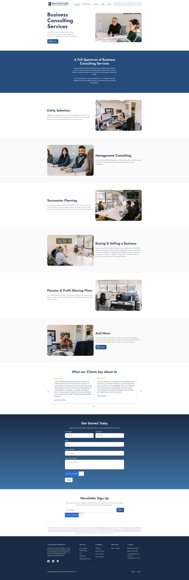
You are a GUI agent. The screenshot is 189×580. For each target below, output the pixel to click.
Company (98, 544)
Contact (109, 4)
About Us (96, 4)
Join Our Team (99, 554)
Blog (103, 4)
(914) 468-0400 (133, 548)
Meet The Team (99, 551)
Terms (133, 571)
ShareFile (131, 4)
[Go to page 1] (93, 406)
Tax (80, 553)
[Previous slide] (48, 391)
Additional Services (85, 559)
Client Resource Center (120, 4)
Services (77, 4)
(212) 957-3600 (133, 551)
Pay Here (138, 4)
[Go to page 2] (95, 406)
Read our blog (115, 548)
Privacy (139, 571)
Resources (115, 544)
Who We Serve (86, 4)
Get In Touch (52, 41)
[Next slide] (141, 391)
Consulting (82, 556)
